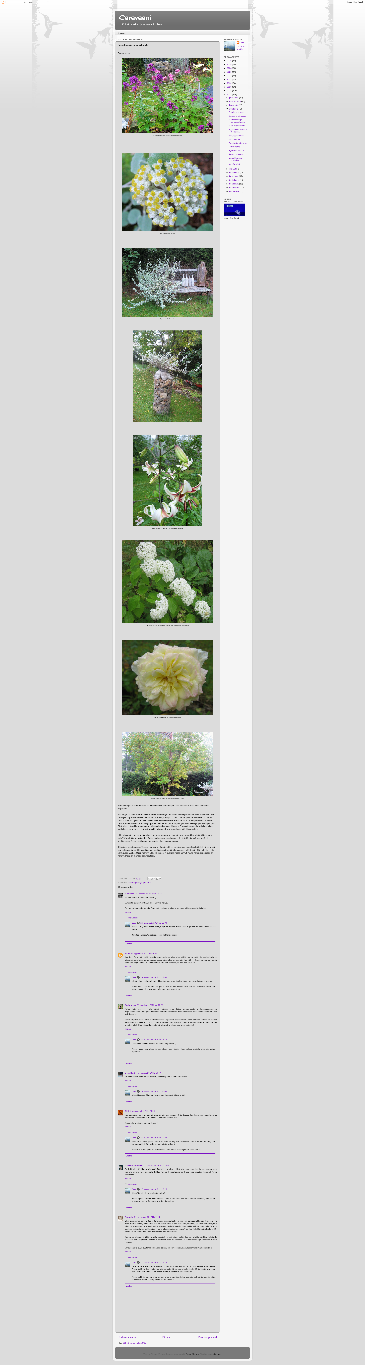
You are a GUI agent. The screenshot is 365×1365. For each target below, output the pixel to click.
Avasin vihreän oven (238, 143)
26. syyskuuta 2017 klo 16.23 (150, 1005)
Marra (127, 953)
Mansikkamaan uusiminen (235, 159)
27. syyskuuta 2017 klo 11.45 (147, 1217)
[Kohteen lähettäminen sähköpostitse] (148, 878)
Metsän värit (234, 164)
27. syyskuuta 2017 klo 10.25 (153, 1189)
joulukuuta (234, 98)
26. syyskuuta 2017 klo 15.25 (148, 894)
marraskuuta (235, 101)
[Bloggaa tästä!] (151, 878)
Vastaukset (132, 918)
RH (126, 1111)
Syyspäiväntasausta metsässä (238, 130)
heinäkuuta (234, 172)
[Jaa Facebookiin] (157, 878)
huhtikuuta (234, 184)
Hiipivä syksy (234, 147)
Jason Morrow (192, 1354)
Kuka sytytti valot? (237, 126)
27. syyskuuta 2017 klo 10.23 (153, 1138)
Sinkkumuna (234, 139)
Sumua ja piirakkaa (237, 116)
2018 (229, 91)
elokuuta (233, 169)
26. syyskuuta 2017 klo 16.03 (153, 923)
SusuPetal (129, 894)
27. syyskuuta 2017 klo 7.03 (156, 1165)
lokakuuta (234, 105)
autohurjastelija (135, 882)
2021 (229, 79)
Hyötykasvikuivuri (236, 151)
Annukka (129, 1217)
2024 (229, 68)
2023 (229, 72)
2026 (229, 61)
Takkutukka (130, 1005)
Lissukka (129, 1073)
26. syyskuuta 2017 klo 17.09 (153, 977)
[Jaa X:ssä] (154, 878)
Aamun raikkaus (236, 154)
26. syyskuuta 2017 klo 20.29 (141, 1111)
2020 (229, 83)
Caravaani (135, 17)
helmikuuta (234, 191)
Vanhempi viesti (207, 1337)
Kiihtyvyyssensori (236, 135)
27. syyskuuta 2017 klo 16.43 (153, 1262)
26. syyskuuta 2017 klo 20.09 (153, 1091)
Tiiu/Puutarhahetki (134, 1165)
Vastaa (128, 912)
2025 (229, 64)
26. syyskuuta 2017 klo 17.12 (153, 1040)
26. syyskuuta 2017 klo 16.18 (144, 953)
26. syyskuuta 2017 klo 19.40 (147, 1073)
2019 (229, 87)
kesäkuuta (234, 176)
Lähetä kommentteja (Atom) (135, 1343)
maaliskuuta (235, 187)
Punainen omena (236, 112)
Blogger (217, 1354)
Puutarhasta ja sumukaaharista (237, 121)
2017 (229, 94)
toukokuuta (234, 180)
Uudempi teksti (127, 1337)
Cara (134, 923)
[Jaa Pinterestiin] (159, 878)
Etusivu (120, 33)
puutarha (147, 882)
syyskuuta (234, 109)
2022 (229, 76)
